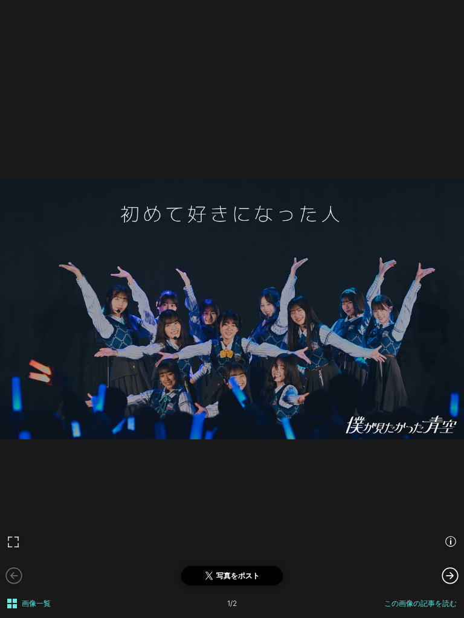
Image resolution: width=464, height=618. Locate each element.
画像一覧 (36, 603)
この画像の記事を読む (420, 603)
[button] (450, 575)
